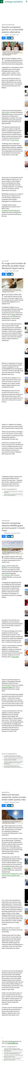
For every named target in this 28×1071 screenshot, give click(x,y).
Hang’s (3, 928)
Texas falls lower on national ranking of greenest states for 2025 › (12, 1059)
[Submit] (26, 1)
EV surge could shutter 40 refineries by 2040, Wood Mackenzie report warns (14, 265)
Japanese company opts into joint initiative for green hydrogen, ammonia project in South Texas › (13, 762)
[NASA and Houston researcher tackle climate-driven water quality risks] (12, 817)
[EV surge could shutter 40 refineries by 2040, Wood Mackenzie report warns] (12, 285)
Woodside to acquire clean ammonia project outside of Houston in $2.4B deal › (13, 756)
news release (15, 140)
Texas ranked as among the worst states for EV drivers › (13, 492)
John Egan (6, 34)
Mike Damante (7, 533)
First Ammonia (5, 575)
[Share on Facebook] (3, 38)
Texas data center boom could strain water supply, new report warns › (13, 1056)
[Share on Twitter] (6, 38)
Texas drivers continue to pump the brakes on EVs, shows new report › (13, 495)
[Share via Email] (12, 38)
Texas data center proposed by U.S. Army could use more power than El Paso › (12, 1053)
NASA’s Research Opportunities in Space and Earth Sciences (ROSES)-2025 (12, 874)
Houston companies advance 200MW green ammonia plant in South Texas (13, 527)
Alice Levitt (6, 802)
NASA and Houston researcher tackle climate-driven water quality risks (14, 797)
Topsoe (4, 566)
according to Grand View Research (11, 210)
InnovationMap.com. (12, 1043)
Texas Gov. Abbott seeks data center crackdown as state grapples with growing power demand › (13, 1049)
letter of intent (5, 112)
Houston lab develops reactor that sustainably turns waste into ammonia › (12, 766)
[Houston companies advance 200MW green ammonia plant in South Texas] (12, 548)
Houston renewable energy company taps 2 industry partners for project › (13, 759)
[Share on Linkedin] (9, 38)
